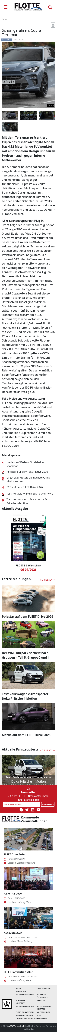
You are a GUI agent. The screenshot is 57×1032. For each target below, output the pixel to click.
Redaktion (18, 39)
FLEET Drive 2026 (14, 854)
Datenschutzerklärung (28, 1019)
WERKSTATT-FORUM (24, 1015)
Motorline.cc (43, 1012)
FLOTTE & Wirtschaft (28, 565)
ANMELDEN (48, 804)
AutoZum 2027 (13, 933)
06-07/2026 (28, 570)
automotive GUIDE (25, 995)
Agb (39, 1015)
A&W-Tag (41, 1000)
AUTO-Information (25, 1006)
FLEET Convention (25, 1012)
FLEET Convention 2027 (18, 972)
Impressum (42, 1019)
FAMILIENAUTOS (44, 989)
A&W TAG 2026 (13, 893)
